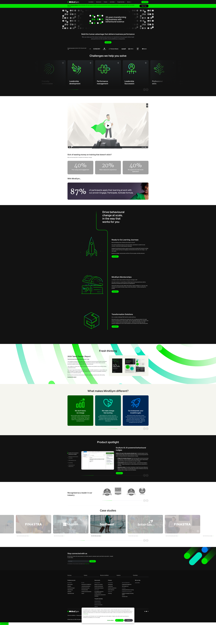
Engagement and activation (127, 591)
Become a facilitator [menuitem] (104, 575)
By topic (82, 582)
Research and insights (98, 604)
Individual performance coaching (128, 589)
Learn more (115, 256)
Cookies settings (110, 620)
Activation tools (124, 596)
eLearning (110, 593)
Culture (82, 593)
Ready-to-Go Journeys (98, 584)
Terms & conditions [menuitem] (71, 615)
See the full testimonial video (60, 535)
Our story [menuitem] (69, 575)
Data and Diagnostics (126, 582)
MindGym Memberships (98, 586)
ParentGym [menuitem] (135, 575)
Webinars (96, 606)
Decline (128, 620)
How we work (97, 580)
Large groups (110, 586)
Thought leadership (98, 598)
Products (110, 580)
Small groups (110, 584)
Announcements (97, 601)
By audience (70, 582)
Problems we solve (71, 580)
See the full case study (21, 535)
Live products (110, 582)
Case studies (137, 582)
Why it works (96, 589)
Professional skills (84, 589)
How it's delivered (111, 589)
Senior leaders (70, 584)
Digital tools (110, 591)
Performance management (86, 584)
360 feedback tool (125, 586)
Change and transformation (86, 591)
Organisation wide (71, 593)
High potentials (70, 589)
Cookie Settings (4, 623)
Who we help (137, 580)
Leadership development (85, 586)
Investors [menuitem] (118, 575)
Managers (69, 586)
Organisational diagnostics (126, 584)
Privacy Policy (87, 563)
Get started (108, 42)
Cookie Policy (85, 613)
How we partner (97, 582)
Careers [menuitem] (85, 575)
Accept (119, 620)
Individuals (69, 591)
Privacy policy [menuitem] (79, 615)
